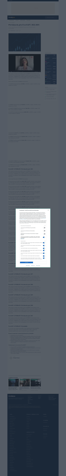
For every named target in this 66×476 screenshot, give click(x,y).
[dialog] (33, 238)
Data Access (33, 265)
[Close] (48, 210)
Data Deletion (28, 265)
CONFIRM (26, 262)
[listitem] (33, 225)
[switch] (44, 227)
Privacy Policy (38, 265)
